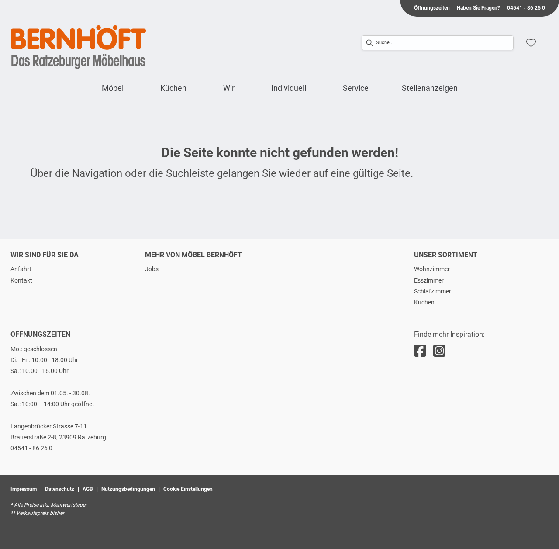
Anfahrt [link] (20, 269)
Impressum (23, 489)
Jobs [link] (152, 269)
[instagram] (439, 351)
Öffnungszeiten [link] (432, 8)
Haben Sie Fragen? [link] (478, 8)
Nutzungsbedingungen (128, 489)
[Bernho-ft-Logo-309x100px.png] (78, 47)
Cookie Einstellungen (188, 489)
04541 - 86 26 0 (31, 448)
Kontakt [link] (21, 280)
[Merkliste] (531, 43)
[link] (113, 88)
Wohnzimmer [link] (432, 269)
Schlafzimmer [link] (432, 291)
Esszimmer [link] (429, 280)
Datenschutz (59, 489)
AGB (88, 489)
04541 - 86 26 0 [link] (526, 8)
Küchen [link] (424, 302)
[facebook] (420, 351)
